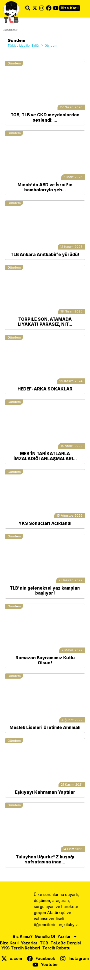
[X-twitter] (35, 8)
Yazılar (64, 936)
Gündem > (10, 30)
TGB (44, 943)
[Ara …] (27, 9)
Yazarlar (29, 943)
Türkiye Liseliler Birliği (23, 45)
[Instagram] (41, 8)
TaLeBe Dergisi (65, 943)
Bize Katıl (9, 943)
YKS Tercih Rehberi (20, 947)
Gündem (14, 63)
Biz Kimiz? (22, 936)
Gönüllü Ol (45, 936)
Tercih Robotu (56, 947)
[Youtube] (55, 8)
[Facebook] (49, 8)
